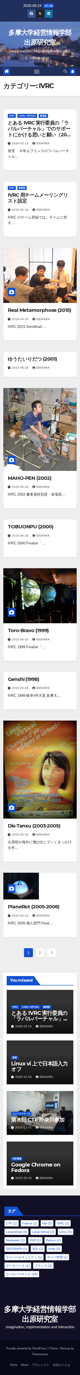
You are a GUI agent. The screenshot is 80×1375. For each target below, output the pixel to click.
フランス (43, 1265)
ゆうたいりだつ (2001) (32, 359)
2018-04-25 (20, 319)
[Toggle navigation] (37, 71)
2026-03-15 (20, 143)
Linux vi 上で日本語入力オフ (39, 1066)
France (29, 1223)
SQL (37, 1248)
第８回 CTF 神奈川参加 (37, 1119)
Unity (54, 1248)
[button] (65, 71)
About (24, 1365)
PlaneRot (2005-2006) (33, 907)
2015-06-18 (20, 367)
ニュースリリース (21, 1113)
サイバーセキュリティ (24, 1257)
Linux (65, 1232)
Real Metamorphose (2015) (39, 310)
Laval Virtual (27, 115)
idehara (43, 143)
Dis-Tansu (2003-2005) (34, 826)
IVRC (11, 115)
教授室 (43, 115)
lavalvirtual (16, 1232)
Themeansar (40, 1354)
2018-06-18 (20, 209)
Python (53, 1240)
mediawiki (15, 1240)
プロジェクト (40, 1365)
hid (47, 1223)
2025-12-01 (24, 1127)
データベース (18, 1265)
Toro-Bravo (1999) (28, 630)
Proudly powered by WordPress (27, 1348)
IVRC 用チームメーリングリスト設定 (38, 198)
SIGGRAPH (16, 1248)
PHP (35, 1240)
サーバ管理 (57, 1257)
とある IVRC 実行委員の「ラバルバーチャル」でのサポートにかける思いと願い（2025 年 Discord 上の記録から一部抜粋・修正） (40, 134)
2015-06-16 (20, 834)
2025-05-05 (24, 1178)
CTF (11, 1223)
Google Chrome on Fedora (35, 1167)
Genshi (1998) (23, 679)
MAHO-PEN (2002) (29, 478)
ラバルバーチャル (22, 1274)
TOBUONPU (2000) (30, 527)
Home (13, 1365)
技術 (14, 1057)
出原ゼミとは (61, 1365)
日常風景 (16, 1158)
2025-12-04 (24, 1077)
